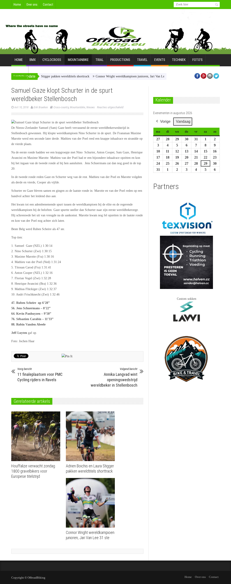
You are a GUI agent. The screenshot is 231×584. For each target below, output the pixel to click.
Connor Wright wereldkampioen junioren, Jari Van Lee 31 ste (124, 76)
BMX (33, 60)
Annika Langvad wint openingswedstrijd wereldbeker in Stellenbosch (114, 377)
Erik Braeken (41, 107)
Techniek (179, 60)
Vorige (165, 121)
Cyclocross (51, 60)
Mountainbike (78, 60)
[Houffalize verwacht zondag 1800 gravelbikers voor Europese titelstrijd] (36, 436)
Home (17, 4)
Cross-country (61, 107)
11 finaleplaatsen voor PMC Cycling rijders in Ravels (39, 374)
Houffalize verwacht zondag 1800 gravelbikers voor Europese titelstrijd (33, 471)
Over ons (31, 4)
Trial (99, 60)
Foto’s (197, 60)
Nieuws (90, 107)
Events (159, 60)
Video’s (20, 71)
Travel (142, 60)
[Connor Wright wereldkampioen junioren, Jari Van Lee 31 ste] (91, 503)
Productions (120, 60)
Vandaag (183, 121)
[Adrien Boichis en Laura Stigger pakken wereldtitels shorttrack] (91, 436)
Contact (48, 4)
